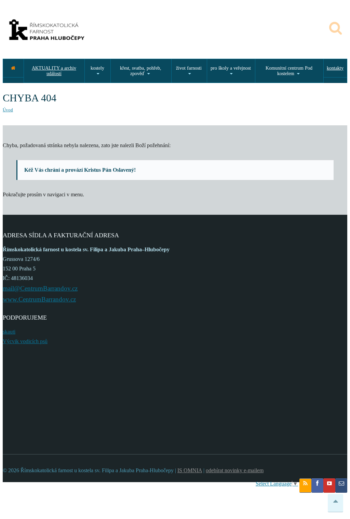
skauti (9, 332)
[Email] (341, 485)
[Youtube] (329, 485)
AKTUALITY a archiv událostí (54, 71)
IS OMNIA (189, 470)
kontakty (335, 68)
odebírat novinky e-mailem (235, 470)
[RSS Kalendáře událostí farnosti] (305, 485)
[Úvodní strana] (13, 68)
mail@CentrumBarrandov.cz (40, 288)
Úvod (8, 109)
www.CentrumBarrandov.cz (39, 299)
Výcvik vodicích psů (25, 341)
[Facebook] (317, 485)
